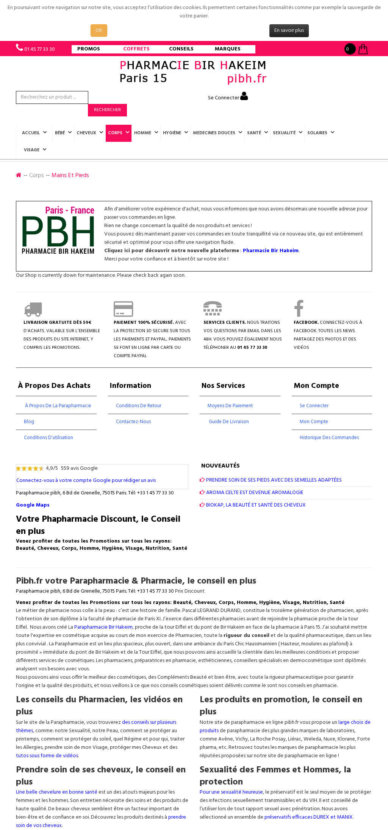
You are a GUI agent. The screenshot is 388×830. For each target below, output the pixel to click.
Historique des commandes (329, 438)
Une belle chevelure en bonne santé (56, 792)
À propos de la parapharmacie (57, 406)
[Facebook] (299, 314)
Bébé (60, 133)
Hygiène (172, 133)
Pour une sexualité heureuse (231, 792)
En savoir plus (289, 30)
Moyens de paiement (230, 406)
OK (98, 30)
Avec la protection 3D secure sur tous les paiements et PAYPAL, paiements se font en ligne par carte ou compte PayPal (152, 339)
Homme (142, 133)
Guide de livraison (228, 422)
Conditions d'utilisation (48, 438)
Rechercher (107, 110)
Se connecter (314, 406)
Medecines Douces (214, 133)
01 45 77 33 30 (39, 49)
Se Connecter (224, 98)
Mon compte (314, 422)
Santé (254, 133)
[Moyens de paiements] (123, 314)
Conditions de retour (138, 406)
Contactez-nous (133, 422)
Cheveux (86, 133)
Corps (115, 133)
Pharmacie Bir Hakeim (271, 250)
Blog (29, 422)
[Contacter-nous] (212, 314)
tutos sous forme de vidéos (47, 756)
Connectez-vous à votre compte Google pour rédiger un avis (86, 480)
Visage (31, 150)
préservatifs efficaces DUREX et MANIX (308, 817)
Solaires (317, 133)
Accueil (31, 133)
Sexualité (284, 133)
